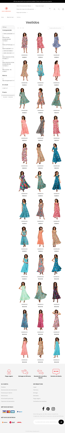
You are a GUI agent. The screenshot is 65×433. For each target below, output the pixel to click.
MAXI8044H (57, 110)
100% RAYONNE (8, 51)
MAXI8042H (24, 332)
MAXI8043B (56, 249)
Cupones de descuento (7, 401)
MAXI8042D (40, 360)
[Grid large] (20, 28)
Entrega (35, 393)
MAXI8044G (24, 138)
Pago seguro (36, 398)
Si (6, 88)
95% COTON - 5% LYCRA (6, 70)
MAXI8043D (24, 249)
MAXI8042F (56, 332)
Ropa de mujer (40, 6)
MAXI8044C (40, 166)
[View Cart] (63, 9)
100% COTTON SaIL (8, 45)
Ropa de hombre (21, 12)
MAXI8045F (56, 55)
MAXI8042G (40, 332)
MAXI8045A (41, 110)
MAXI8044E (56, 138)
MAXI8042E (24, 360)
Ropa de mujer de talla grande (25, 9)
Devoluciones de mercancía (9, 390)
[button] (54, 9)
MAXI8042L (56, 277)
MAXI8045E (24, 83)
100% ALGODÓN (9, 34)
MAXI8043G (40, 221)
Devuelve (36, 395)
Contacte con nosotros (39, 401)
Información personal (7, 398)
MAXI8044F (40, 138)
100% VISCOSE (9, 53)
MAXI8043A (24, 277)
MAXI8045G (40, 55)
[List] (23, 28)
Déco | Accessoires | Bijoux (24, 6)
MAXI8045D (40, 83)
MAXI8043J (40, 193)
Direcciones (4, 395)
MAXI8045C (56, 83)
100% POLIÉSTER (7, 48)
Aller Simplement (8, 80)
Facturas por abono (6, 393)
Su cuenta (4, 384)
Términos (35, 390)
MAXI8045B (24, 110)
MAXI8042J (40, 304)
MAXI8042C (56, 360)
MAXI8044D (24, 166)
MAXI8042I (56, 304)
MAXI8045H (24, 55)
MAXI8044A (24, 193)
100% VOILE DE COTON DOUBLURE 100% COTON (8, 64)
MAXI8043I (56, 193)
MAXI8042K (24, 304)
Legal (34, 387)
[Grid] (18, 28)
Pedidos (3, 387)
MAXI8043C (40, 249)
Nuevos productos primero (56, 28)
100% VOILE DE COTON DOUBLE (8, 57)
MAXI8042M (40, 277)
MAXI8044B (56, 166)
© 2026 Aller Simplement (32, 431)
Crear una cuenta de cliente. (44, 1)
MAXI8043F (56, 221)
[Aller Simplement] (6, 9)
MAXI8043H (24, 221)
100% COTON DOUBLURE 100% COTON (6, 39)
